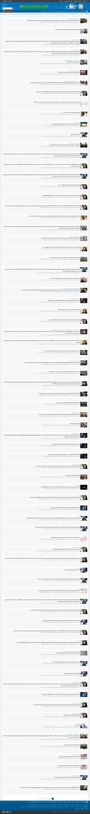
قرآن (37, 804)
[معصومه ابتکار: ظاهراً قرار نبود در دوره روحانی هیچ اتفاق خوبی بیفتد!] (83, 663)
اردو (11, 1)
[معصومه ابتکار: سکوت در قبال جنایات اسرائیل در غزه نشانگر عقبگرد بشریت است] (83, 321)
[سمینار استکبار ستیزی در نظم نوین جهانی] (83, 746)
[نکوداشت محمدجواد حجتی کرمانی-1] (83, 476)
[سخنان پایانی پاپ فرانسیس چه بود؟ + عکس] (83, 114)
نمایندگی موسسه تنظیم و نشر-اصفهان (44, 806)
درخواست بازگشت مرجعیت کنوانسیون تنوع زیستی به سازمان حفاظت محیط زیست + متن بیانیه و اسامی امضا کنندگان (57, 102)
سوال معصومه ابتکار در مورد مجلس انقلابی (71, 715)
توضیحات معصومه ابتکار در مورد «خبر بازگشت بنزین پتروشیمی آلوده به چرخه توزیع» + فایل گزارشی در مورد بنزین (57, 527)
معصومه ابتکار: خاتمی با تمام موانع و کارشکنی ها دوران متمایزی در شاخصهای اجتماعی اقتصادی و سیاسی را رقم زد (58, 92)
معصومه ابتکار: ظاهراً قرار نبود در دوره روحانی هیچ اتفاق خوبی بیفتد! (66, 662)
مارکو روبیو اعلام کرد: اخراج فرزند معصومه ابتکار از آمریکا (69, 72)
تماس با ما (77, 808)
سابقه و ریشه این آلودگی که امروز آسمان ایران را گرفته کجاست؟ (67, 653)
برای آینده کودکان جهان (75, 134)
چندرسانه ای (85, 1)
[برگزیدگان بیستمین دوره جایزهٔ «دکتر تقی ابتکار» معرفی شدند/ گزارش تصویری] (83, 145)
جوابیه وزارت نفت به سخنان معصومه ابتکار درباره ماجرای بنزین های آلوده (65, 537)
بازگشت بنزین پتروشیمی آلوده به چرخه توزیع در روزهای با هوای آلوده (66, 549)
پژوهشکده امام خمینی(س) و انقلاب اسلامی (32, 806)
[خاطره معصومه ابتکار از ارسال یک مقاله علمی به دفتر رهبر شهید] (83, 31)
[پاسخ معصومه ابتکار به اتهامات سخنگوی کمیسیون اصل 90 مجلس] (83, 777)
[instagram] (3, 812)
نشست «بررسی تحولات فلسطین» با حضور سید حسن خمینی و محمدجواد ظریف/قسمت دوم (62, 351)
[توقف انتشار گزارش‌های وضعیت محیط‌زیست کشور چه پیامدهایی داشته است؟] (83, 259)
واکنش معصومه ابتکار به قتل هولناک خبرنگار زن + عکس (69, 185)
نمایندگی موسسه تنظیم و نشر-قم (54, 806)
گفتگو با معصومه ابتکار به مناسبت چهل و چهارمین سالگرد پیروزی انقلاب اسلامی (64, 454)
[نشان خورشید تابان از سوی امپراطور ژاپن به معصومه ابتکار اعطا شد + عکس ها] (83, 279)
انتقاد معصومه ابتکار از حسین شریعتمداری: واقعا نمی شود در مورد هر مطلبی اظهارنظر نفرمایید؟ (61, 195)
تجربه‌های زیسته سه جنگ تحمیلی (73, 62)
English (4, 1)
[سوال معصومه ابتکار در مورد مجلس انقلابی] (83, 715)
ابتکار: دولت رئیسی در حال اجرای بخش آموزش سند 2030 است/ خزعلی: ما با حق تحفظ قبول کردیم (60, 487)
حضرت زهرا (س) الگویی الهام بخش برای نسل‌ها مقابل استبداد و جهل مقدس (65, 508)
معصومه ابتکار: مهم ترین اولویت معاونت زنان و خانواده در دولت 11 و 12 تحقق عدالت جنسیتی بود (61, 694)
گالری (49, 804)
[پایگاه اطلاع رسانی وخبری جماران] (65, 6)
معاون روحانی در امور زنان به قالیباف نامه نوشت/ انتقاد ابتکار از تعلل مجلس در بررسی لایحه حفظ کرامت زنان (59, 579)
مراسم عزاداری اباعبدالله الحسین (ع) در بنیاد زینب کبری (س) (68, 403)
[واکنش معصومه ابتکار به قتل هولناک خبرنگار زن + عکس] (83, 186)
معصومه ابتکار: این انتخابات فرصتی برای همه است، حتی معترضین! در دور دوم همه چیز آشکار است (60, 238)
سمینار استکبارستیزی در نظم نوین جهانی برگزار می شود (69, 765)
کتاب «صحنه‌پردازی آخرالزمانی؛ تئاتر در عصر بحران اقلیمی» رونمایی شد (65, 124)
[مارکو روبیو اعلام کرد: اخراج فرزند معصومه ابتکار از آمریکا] (83, 72)
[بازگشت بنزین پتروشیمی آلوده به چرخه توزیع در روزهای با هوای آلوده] (83, 549)
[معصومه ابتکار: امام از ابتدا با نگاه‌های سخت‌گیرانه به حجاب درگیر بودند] (83, 445)
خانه (86, 14)
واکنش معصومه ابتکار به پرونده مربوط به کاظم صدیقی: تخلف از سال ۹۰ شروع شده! (64, 300)
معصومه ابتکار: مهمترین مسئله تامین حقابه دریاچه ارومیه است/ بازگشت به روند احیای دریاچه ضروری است (59, 590)
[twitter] (9, 812)
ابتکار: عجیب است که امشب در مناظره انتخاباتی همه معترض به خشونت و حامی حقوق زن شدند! (61, 247)
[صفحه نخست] (87, 11)
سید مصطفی (60, 804)
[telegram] (7, 812)
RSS (86, 808)
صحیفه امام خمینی (82, 804)
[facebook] (11, 812)
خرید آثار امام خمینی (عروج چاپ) (63, 806)
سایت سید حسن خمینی (72, 806)
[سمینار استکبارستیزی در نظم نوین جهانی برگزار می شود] (83, 767)
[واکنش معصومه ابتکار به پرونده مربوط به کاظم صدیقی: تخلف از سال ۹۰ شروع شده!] (83, 300)
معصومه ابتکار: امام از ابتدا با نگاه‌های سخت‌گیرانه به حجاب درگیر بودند (65, 444)
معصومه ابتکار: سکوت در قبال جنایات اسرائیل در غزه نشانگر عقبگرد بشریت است (64, 320)
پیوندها (61, 1)
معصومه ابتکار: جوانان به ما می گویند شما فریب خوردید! (69, 309)
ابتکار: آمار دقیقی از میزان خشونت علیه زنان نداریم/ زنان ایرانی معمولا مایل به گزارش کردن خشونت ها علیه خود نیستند (57, 705)
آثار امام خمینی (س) (77, 1)
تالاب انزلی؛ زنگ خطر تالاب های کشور (72, 570)
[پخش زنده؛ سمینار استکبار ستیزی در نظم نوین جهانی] (83, 756)
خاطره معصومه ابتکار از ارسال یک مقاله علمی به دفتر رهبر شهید (67, 29)
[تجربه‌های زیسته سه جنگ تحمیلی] (83, 62)
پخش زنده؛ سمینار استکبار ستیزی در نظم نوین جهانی (69, 756)
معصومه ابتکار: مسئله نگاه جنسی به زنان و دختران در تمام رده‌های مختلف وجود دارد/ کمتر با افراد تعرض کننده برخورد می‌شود (55, 610)
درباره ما (82, 808)
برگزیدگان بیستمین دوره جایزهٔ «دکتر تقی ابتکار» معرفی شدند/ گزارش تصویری (64, 145)
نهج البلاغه (40, 804)
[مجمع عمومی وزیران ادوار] (83, 425)
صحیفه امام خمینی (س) (68, 1)
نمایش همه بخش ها (9, 11)
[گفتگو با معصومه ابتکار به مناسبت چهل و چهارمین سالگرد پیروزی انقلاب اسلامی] (83, 456)
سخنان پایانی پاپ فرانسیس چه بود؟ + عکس (71, 112)
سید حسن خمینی (45, 804)
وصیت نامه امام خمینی (54, 804)
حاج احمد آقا (65, 804)
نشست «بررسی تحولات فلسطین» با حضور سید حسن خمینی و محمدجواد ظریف (64, 371)
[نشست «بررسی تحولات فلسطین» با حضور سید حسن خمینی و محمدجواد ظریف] (83, 373)
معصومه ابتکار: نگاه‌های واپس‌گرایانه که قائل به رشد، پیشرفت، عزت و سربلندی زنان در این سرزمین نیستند (59, 414)
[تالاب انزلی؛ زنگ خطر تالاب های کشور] (83, 570)
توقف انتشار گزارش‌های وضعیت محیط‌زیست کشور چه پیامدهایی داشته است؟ (64, 257)
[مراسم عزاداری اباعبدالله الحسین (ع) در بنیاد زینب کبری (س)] (83, 404)
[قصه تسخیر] (83, 725)
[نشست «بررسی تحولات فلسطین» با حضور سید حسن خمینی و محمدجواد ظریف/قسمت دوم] (83, 352)
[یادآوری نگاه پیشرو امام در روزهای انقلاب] (83, 673)
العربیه (8, 1)
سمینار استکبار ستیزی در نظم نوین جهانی (72, 745)
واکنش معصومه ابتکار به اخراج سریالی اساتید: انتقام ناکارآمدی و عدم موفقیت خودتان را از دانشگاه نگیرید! (59, 394)
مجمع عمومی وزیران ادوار (75, 423)
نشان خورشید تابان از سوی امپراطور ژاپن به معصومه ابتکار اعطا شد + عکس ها (65, 278)
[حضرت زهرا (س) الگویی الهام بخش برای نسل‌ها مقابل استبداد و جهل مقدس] (83, 508)
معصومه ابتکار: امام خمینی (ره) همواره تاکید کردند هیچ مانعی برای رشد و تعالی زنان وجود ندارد (61, 620)
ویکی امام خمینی (22, 806)
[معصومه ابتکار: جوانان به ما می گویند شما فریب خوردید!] (83, 311)
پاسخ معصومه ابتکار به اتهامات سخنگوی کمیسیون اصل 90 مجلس (67, 777)
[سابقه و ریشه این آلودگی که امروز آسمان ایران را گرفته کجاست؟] (83, 653)
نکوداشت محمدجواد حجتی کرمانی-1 (72, 475)
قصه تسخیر (77, 725)
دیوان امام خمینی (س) (71, 804)
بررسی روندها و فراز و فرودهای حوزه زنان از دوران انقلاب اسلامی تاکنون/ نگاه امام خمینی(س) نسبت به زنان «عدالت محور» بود (55, 83)
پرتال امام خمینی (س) (79, 806)
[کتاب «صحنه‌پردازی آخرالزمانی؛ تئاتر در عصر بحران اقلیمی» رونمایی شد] (83, 124)
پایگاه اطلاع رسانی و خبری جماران (73, 811)
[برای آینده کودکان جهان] (83, 134)
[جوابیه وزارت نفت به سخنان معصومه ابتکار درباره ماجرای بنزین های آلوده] (83, 539)
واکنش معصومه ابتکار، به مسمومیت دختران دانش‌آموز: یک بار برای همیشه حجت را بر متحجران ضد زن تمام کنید (58, 466)
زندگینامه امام (77, 804)
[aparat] (5, 812)
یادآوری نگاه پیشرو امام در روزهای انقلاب (72, 673)
